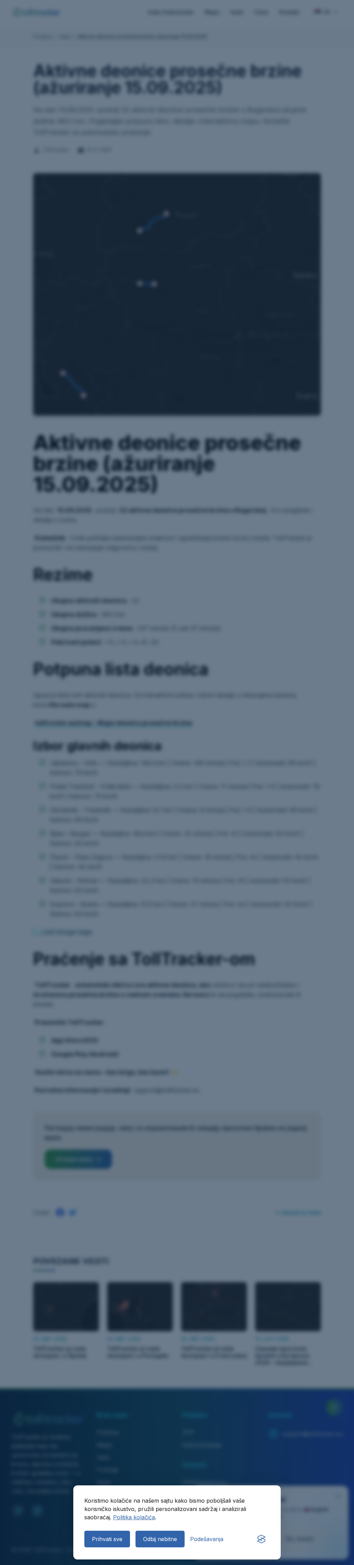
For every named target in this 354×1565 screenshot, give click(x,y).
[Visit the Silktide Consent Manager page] (261, 1539)
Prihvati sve (107, 1539)
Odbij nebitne (160, 1539)
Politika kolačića (134, 1517)
